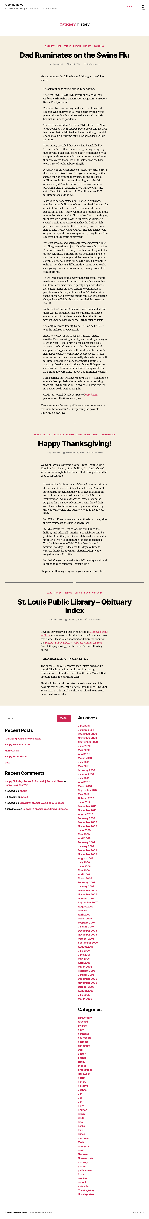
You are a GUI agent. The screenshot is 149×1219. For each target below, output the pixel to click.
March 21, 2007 (75, 619)
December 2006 (87, 930)
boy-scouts (84, 1037)
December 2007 (87, 890)
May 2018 (83, 766)
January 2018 (86, 774)
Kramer (70, 434)
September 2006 (88, 942)
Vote (7, 762)
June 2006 (84, 954)
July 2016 (84, 778)
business (83, 1041)
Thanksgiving (107, 434)
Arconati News (14, 4)
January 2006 (86, 974)
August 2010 (85, 814)
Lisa (80, 1122)
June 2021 (84, 725)
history (87, 46)
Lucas (81, 1134)
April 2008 (84, 874)
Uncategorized (86, 1194)
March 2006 (85, 966)
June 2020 (84, 746)
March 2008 (85, 878)
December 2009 (87, 822)
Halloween (84, 1073)
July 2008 (84, 862)
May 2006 (84, 958)
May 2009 (84, 834)
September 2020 (88, 742)
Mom (81, 1142)
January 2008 (86, 886)
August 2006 (85, 946)
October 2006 (86, 938)
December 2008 (87, 850)
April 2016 (84, 782)
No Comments (93, 64)
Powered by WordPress (41, 1212)
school (82, 1182)
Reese (81, 1174)
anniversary (85, 1017)
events (82, 1057)
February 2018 (86, 770)
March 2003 (85, 998)
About (129, 6)
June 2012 (84, 802)
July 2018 (84, 762)
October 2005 (86, 986)
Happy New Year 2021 (17, 744)
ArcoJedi (59, 64)
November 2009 (87, 826)
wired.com (91, 394)
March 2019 (85, 758)
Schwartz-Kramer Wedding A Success (41, 802)
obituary (97, 593)
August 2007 (85, 906)
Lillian (78, 593)
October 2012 (86, 798)
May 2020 (84, 750)
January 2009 (86, 846)
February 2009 (86, 842)
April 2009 (84, 838)
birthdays (83, 1033)
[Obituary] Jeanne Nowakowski (23, 738)
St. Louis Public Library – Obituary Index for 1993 (73, 642)
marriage (83, 1138)
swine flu (99, 46)
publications (85, 1170)
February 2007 (86, 922)
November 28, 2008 (75, 452)
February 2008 (86, 882)
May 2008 (84, 870)
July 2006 (84, 950)
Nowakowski (91, 434)
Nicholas (83, 1154)
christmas (84, 1045)
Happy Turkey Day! (16, 756)
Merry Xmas (12, 750)
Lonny (81, 1126)
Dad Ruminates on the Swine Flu (74, 54)
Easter (82, 1053)
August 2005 (85, 990)
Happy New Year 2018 (17, 785)
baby (49, 593)
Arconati (50, 46)
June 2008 (84, 866)
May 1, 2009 (75, 64)
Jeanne (82, 1089)
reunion (82, 1178)
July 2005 (84, 994)
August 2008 (85, 858)
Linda (79, 434)
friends (82, 1065)
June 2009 (84, 830)
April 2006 (84, 962)
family (67, 46)
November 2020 (87, 738)
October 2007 (86, 898)
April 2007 (84, 914)
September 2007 (88, 902)
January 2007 (86, 926)
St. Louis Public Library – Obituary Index (74, 606)
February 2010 (86, 818)
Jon (80, 1101)
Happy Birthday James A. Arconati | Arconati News (34, 781)
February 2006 (86, 970)
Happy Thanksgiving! (74, 443)
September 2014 (88, 790)
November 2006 (87, 934)
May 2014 (83, 794)
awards (82, 1025)
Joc (80, 1098)
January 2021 (86, 730)
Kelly (81, 1106)
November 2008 (87, 854)
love (80, 1130)
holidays (59, 434)
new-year (83, 1146)
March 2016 (85, 786)
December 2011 (87, 806)
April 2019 (84, 754)
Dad (60, 46)
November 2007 (87, 894)
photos (82, 1166)
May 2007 (84, 910)
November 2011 (87, 810)
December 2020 (87, 734)
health (77, 46)
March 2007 (85, 918)
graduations (85, 1069)
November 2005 (87, 982)
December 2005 (87, 978)
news (87, 593)
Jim (80, 1093)
